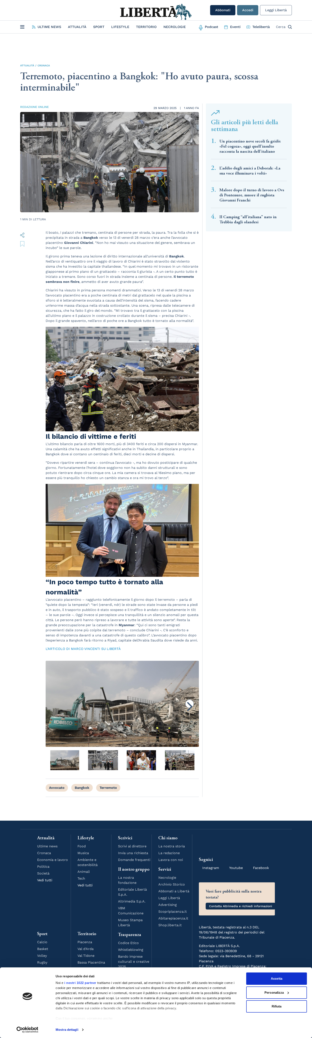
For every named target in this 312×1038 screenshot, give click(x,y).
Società (43, 873)
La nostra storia (171, 846)
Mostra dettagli (67, 1029)
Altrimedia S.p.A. (131, 901)
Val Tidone (85, 956)
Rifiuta (277, 1006)
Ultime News (49, 27)
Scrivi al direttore (132, 846)
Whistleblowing (130, 950)
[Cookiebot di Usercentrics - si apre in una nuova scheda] (27, 1030)
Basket (42, 949)
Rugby (42, 962)
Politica (43, 867)
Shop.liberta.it (170, 925)
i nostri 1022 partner (80, 983)
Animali (83, 872)
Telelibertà (261, 27)
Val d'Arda (85, 949)
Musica (83, 853)
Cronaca (44, 65)
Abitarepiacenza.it (173, 918)
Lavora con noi (170, 860)
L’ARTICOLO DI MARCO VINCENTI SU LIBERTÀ (83, 649)
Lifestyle (120, 27)
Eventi (235, 27)
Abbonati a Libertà (173, 891)
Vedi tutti (44, 880)
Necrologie (174, 27)
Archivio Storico (171, 884)
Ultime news (47, 846)
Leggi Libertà (276, 10)
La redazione (169, 853)
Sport (98, 27)
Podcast (211, 27)
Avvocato (57, 788)
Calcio (42, 942)
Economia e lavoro (52, 860)
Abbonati (222, 10)
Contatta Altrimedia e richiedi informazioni (240, 906)
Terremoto (108, 788)
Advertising (167, 905)
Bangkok (82, 788)
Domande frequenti (134, 860)
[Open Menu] (22, 27)
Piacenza (84, 942)
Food (81, 846)
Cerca (280, 27)
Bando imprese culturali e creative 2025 (133, 961)
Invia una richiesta (133, 853)
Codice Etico (128, 943)
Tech (81, 878)
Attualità (77, 27)
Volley (42, 956)
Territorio (146, 27)
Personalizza (274, 992)
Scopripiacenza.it (172, 911)
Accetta (276, 978)
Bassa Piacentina (91, 962)
